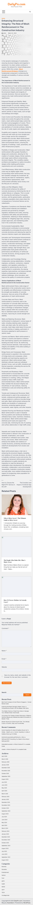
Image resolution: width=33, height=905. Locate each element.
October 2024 (5, 808)
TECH (3, 892)
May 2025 (4, 788)
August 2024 (5, 813)
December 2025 (6, 767)
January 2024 (5, 834)
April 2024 (4, 825)
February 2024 (5, 831)
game (3, 881)
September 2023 (6, 845)
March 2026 (5, 759)
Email (4, 659)
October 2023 (5, 842)
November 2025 (6, 770)
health (3, 884)
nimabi (3, 749)
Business (4, 866)
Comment (5, 628)
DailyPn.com (16, 4)
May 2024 (4, 822)
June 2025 (4, 785)
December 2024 (6, 802)
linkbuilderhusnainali (7, 744)
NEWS (3, 18)
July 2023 (4, 851)
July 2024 (4, 816)
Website (4, 667)
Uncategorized (5, 895)
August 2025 (5, 779)
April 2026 (4, 756)
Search (4, 692)
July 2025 (4, 782)
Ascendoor (10, 903)
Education (4, 869)
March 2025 (5, 793)
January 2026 (5, 764)
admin (4, 33)
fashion (4, 875)
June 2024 (4, 819)
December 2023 (6, 837)
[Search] (30, 11)
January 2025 (5, 799)
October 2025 (5, 773)
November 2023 (6, 839)
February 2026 (5, 762)
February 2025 (5, 796)
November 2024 (6, 805)
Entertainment (5, 872)
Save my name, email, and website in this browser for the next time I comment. (17, 676)
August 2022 (5, 860)
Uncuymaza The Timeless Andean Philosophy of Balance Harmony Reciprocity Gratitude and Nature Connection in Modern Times (16, 717)
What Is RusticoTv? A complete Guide (16, 749)
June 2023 (4, 854)
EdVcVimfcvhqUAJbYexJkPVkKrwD (11, 737)
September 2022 (6, 857)
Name (4, 651)
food (3, 878)
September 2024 (6, 811)
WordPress (26, 903)
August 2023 (5, 848)
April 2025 (4, 790)
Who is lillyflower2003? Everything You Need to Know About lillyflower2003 (15, 739)
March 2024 (5, 828)
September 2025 (6, 776)
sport (3, 889)
